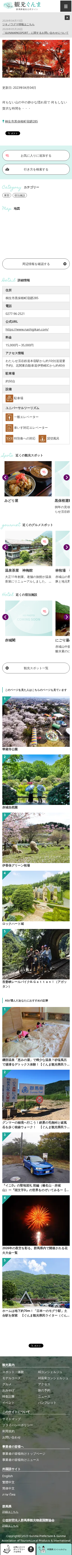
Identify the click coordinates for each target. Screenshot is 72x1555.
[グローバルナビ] (65, 6)
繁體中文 (8, 1482)
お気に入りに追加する (36, 155)
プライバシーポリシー (17, 1425)
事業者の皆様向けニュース (20, 1460)
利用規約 (8, 1431)
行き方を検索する (36, 169)
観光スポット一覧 (36, 668)
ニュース (44, 1396)
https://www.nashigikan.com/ (27, 329)
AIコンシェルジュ (50, 1372)
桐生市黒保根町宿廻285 (21, 121)
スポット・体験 (13, 1372)
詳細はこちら (10, 1512)
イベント (8, 1402)
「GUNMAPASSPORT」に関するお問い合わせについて (35, 33)
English (7, 1476)
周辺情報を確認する (36, 264)
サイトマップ (11, 1419)
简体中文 (8, 1488)
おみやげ (8, 1390)
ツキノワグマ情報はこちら (18, 24)
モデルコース (11, 1378)
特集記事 (8, 1396)
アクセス (44, 1384)
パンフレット (47, 1402)
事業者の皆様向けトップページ (23, 1453)
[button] (5, 477)
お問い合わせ (11, 1437)
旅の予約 (44, 1390)
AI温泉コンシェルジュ (53, 1378)
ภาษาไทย (8, 1494)
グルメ (7, 1384)
